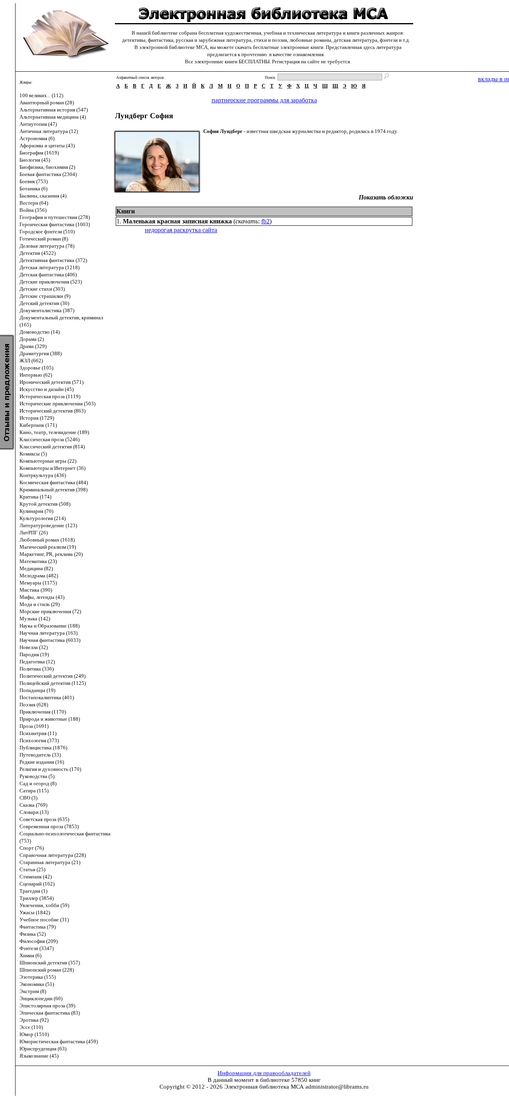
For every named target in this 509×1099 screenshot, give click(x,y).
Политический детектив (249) (52, 676)
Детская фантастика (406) (48, 275)
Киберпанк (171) (38, 425)
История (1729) (36, 418)
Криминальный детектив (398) (53, 490)
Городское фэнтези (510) (47, 232)
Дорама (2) (31, 339)
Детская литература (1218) (49, 267)
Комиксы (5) (33, 454)
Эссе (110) (31, 1027)
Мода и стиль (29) (39, 604)
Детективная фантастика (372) (53, 260)
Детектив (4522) (37, 253)
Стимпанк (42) (35, 877)
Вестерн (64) (33, 203)
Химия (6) (30, 955)
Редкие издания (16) (41, 762)
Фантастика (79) (37, 927)
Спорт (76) (31, 848)
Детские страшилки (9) (44, 296)
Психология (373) (39, 740)
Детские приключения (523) (50, 282)
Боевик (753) (33, 181)
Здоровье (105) (36, 368)
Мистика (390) (35, 590)
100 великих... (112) (41, 95)
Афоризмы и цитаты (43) (47, 146)
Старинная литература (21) (49, 862)
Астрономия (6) (36, 138)
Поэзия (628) (33, 705)
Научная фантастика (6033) (49, 640)
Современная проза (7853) (49, 826)
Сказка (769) (33, 805)
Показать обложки (386, 197)
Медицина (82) (36, 568)
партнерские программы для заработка (264, 100)
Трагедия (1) (33, 891)
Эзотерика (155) (37, 977)
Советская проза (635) (44, 819)
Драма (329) (33, 346)
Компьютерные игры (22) (47, 461)
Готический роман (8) (43, 239)
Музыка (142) (34, 619)
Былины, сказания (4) (42, 196)
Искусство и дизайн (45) (46, 389)
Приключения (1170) (42, 712)
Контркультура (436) (42, 475)
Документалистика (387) (46, 310)
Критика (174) (35, 497)
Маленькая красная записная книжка (177, 221)
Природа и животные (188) (49, 719)
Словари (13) (34, 812)
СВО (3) (28, 798)
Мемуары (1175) (38, 583)
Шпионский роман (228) (46, 970)
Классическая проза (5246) (49, 439)
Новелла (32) (33, 647)
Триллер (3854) (36, 898)
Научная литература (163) (48, 633)
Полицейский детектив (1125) (52, 683)
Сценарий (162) (36, 884)
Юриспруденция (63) (42, 1049)
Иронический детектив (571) (51, 382)
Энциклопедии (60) (40, 998)
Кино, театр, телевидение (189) (54, 432)
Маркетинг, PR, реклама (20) (51, 554)
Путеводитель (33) (40, 755)
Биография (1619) (39, 153)
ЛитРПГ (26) (33, 533)
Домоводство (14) (39, 332)
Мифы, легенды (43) (41, 597)
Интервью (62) (35, 375)
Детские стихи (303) (42, 289)
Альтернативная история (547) (53, 110)
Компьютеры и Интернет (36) (52, 468)
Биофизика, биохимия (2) (47, 167)
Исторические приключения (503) (57, 404)
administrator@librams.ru (337, 1086)
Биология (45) (34, 160)
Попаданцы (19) (37, 690)
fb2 (265, 221)
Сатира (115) (34, 791)
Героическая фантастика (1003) (54, 224)
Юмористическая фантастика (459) (58, 1041)
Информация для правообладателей (264, 1073)
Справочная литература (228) (52, 855)
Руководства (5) (36, 776)
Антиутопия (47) (38, 124)
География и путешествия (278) (54, 217)
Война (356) (33, 210)
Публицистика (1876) (43, 748)
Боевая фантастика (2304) (48, 174)
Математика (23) (38, 561)
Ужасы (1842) (34, 912)
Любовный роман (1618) (47, 540)
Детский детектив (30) (44, 303)
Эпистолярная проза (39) (47, 1006)
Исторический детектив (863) (52, 411)
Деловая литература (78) (46, 246)
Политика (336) (36, 669)
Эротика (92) (34, 1020)
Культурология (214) (42, 518)
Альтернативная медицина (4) (52, 117)
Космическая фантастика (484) (53, 482)
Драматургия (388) (40, 353)
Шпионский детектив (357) (49, 963)
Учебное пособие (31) (44, 920)
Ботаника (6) (33, 189)
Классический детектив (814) (52, 447)
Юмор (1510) (34, 1034)
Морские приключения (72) (50, 611)
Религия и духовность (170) (50, 769)
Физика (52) (32, 934)
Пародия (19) (34, 654)
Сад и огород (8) (37, 783)
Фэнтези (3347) (36, 948)
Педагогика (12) (37, 662)
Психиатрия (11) (37, 733)
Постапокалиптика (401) (46, 697)
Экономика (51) (36, 984)
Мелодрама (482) (38, 576)
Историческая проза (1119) (49, 396)
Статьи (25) (32, 869)
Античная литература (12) (48, 131)
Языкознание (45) (38, 1056)
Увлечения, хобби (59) (44, 905)
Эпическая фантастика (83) (49, 1013)
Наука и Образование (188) (49, 626)
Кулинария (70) (36, 511)
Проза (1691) (34, 726)
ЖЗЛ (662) (31, 361)
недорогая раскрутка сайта (181, 230)
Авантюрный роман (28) (46, 103)
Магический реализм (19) (47, 547)
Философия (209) (38, 941)
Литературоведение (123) (48, 525)
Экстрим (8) (32, 991)
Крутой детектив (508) (44, 504)
